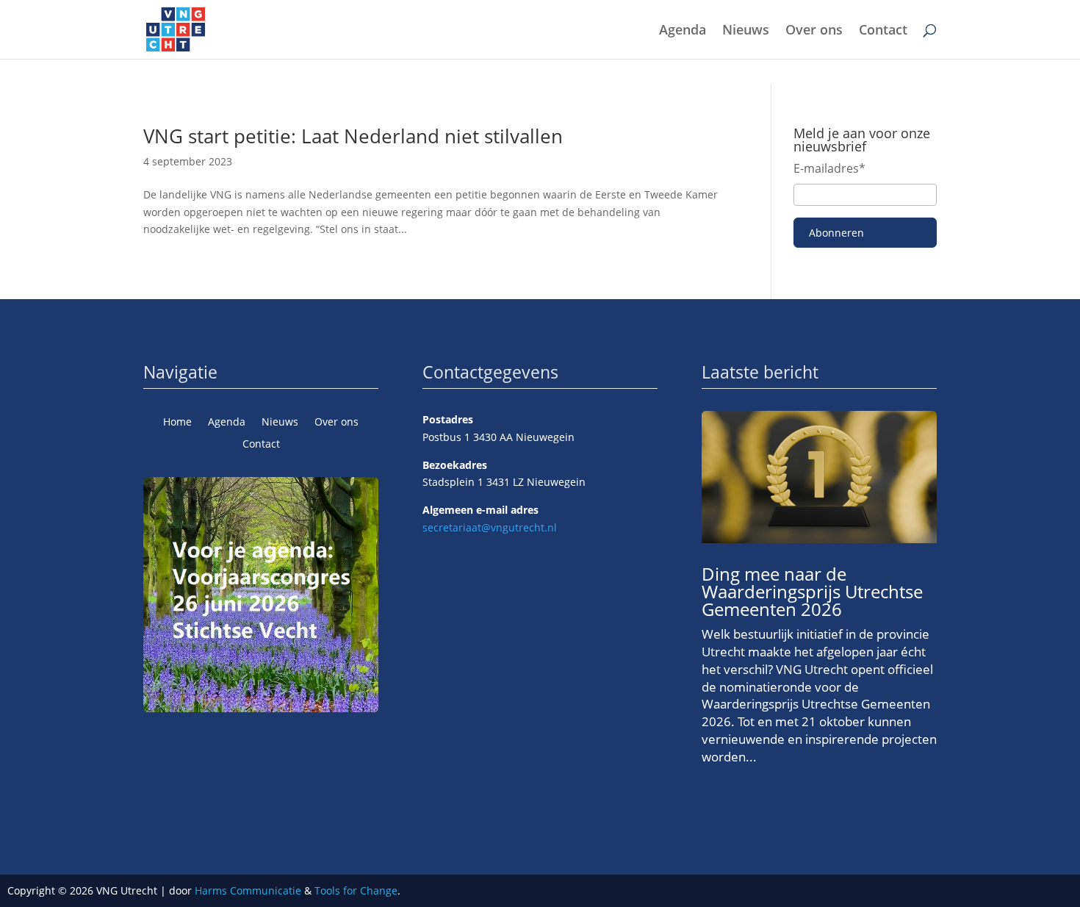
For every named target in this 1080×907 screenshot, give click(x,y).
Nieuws (745, 31)
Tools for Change (355, 890)
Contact (883, 31)
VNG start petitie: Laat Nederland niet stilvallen (353, 136)
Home (177, 423)
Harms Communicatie (248, 890)
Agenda (682, 31)
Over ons (814, 31)
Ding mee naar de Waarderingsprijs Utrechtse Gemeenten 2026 (812, 591)
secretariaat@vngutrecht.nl (489, 527)
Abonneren (836, 233)
